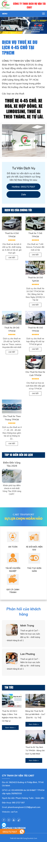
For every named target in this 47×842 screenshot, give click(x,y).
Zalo (23, 194)
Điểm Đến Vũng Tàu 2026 (11, 464)
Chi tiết (11, 257)
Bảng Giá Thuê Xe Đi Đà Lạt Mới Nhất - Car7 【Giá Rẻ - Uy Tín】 (35, 714)
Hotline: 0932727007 (23, 186)
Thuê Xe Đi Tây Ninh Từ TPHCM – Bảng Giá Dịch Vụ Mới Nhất (35, 750)
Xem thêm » (10, 727)
